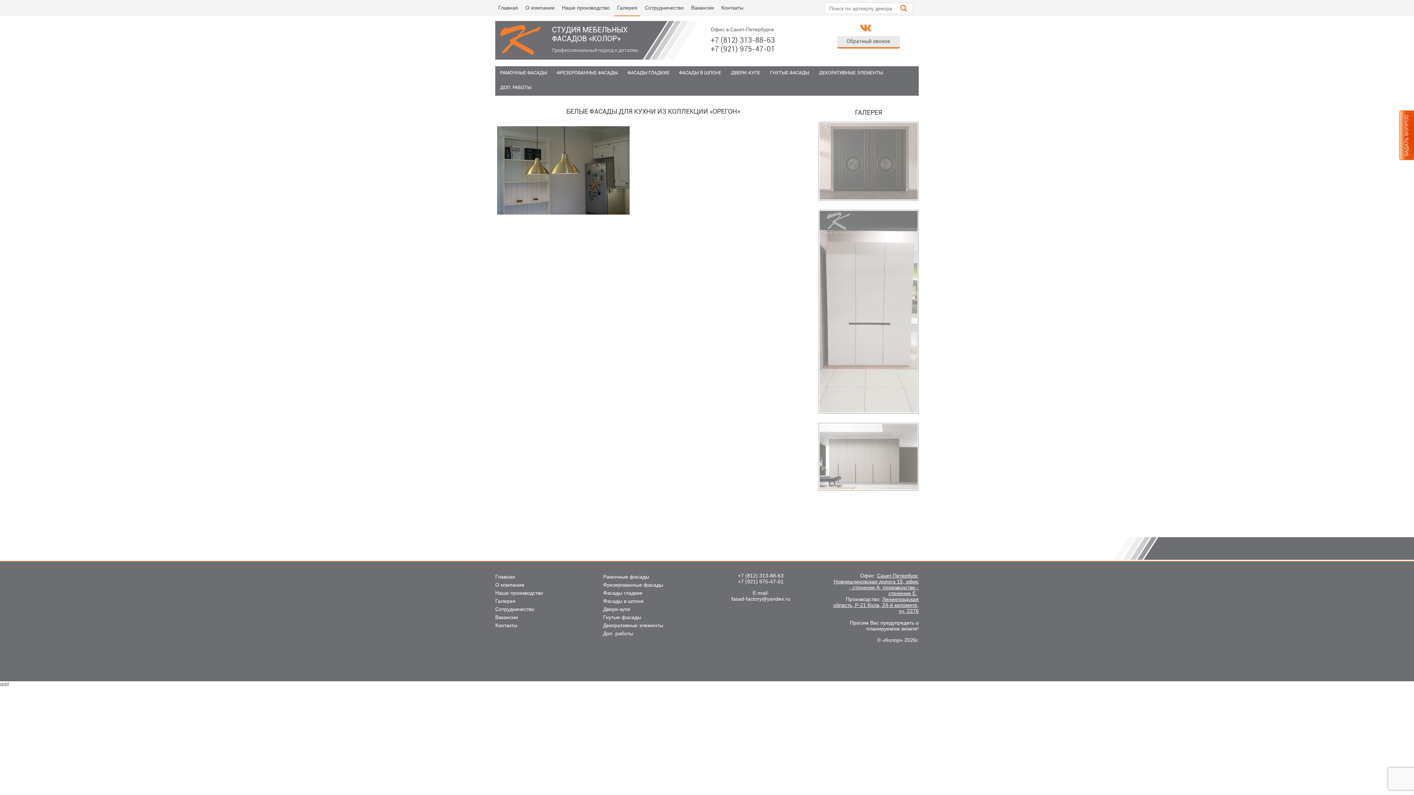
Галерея (627, 8)
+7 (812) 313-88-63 (743, 40)
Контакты (732, 8)
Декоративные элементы (851, 72)
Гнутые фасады (789, 72)
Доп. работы (515, 87)
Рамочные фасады (523, 72)
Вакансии (702, 8)
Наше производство (586, 8)
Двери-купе (745, 72)
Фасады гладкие (648, 72)
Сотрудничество (664, 8)
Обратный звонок (868, 41)
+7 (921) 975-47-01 (743, 49)
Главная (508, 8)
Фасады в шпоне (700, 72)
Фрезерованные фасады (587, 72)
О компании (540, 8)
